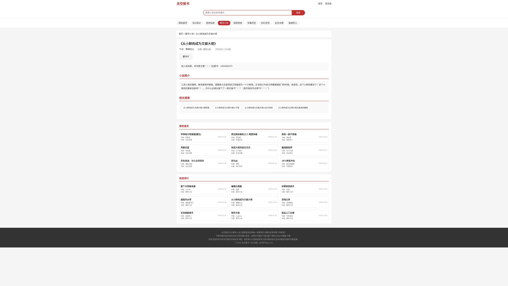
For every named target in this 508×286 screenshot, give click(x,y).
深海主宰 (286, 199)
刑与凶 (234, 161)
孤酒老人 (188, 216)
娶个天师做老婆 (188, 186)
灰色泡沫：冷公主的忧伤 (192, 161)
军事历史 (251, 23)
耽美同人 (293, 23)
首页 (320, 4)
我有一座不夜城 (289, 134)
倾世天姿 (235, 213)
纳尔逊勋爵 (290, 164)
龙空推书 (183, 3)
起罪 (237, 190)
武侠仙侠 (210, 23)
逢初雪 (288, 137)
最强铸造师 (287, 147)
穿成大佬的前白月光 (240, 147)
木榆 (288, 190)
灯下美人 (239, 151)
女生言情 (279, 23)
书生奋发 (289, 216)
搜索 (298, 13)
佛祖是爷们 (189, 203)
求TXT (186, 56)
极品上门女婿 (288, 213)
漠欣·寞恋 (188, 164)
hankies (239, 216)
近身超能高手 (187, 213)
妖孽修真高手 (288, 186)
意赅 (237, 164)
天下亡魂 (289, 151)
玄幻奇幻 (196, 23)
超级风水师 (186, 199)
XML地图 (254, 243)
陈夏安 (187, 137)
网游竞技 (238, 23)
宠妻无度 (185, 147)
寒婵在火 (190, 49)
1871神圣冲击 (288, 161)
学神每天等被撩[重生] (191, 134)
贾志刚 (238, 137)
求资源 (328, 4)
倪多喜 (187, 151)
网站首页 (183, 23)
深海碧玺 (289, 203)
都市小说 (224, 23)
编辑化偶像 (236, 186)
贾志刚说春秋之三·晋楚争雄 (244, 134)
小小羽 (187, 190)
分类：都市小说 (204, 49)
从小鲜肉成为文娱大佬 (206, 34)
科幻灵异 (265, 23)
